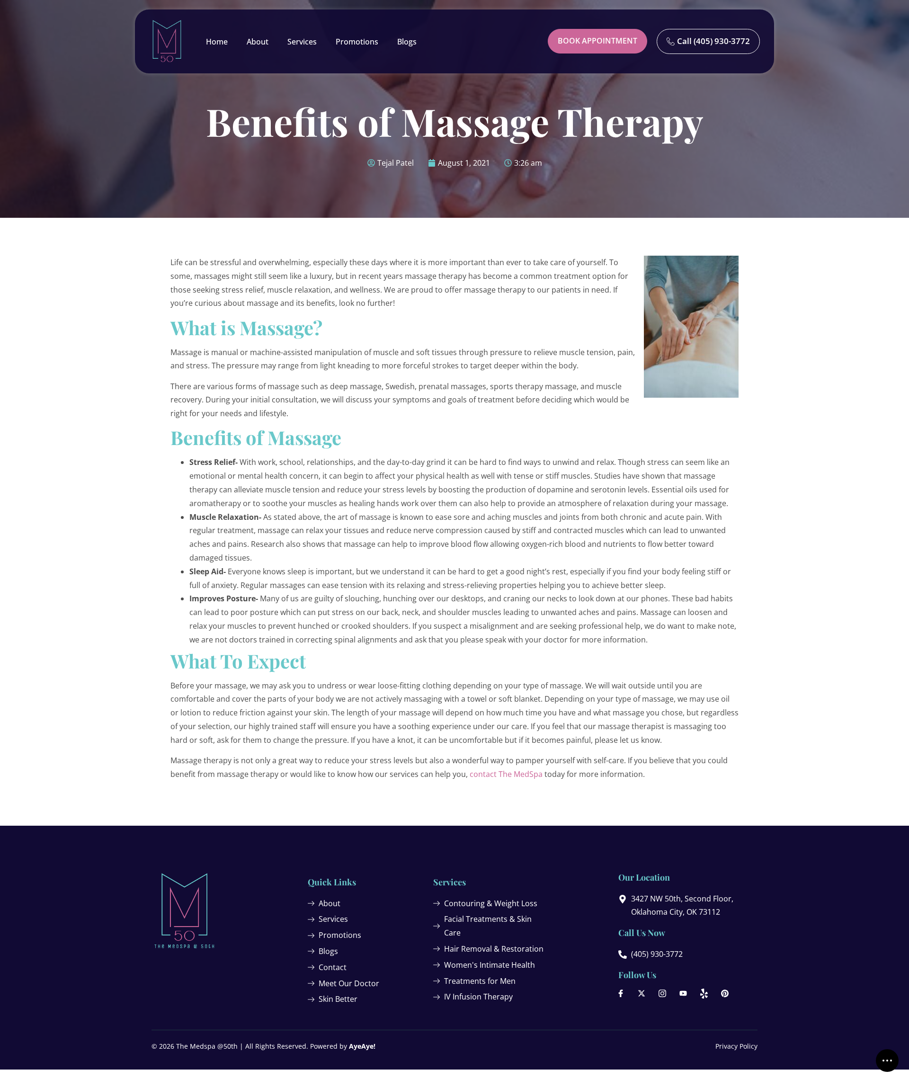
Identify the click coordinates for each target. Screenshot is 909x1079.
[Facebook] (621, 993)
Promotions (357, 41)
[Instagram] (662, 993)
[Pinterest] (725, 993)
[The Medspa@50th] (166, 41)
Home (217, 41)
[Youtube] (683, 993)
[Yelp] (704, 993)
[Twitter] (641, 993)
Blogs (407, 41)
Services (302, 41)
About (257, 41)
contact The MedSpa (506, 774)
